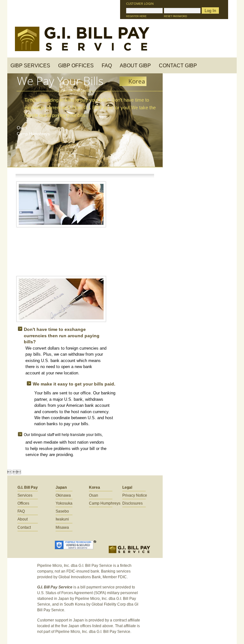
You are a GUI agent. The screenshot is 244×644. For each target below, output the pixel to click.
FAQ (107, 65)
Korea (94, 487)
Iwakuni (62, 519)
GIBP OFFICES (76, 65)
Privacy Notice (134, 495)
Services (24, 495)
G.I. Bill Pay (27, 487)
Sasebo (62, 511)
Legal (127, 487)
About (22, 519)
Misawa (62, 527)
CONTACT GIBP (178, 65)
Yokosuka (64, 503)
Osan (22, 127)
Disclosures (132, 503)
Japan (61, 487)
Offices (23, 503)
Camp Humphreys (33, 133)
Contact (24, 527)
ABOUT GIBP (135, 65)
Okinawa (63, 495)
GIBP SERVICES (30, 65)
